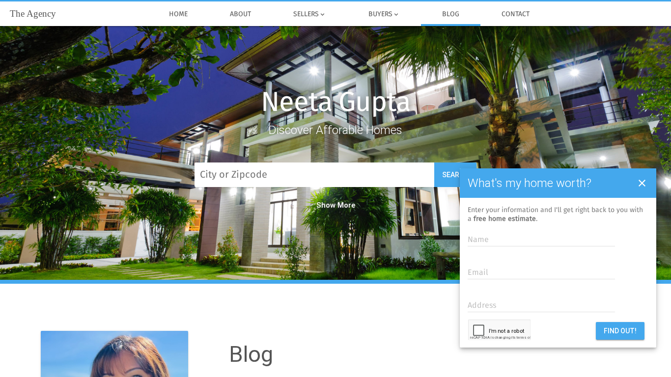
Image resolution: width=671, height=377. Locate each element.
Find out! (620, 331)
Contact (516, 14)
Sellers (309, 14)
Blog (450, 14)
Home (178, 14)
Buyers (384, 14)
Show (326, 205)
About (240, 14)
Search (455, 175)
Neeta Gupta (335, 103)
